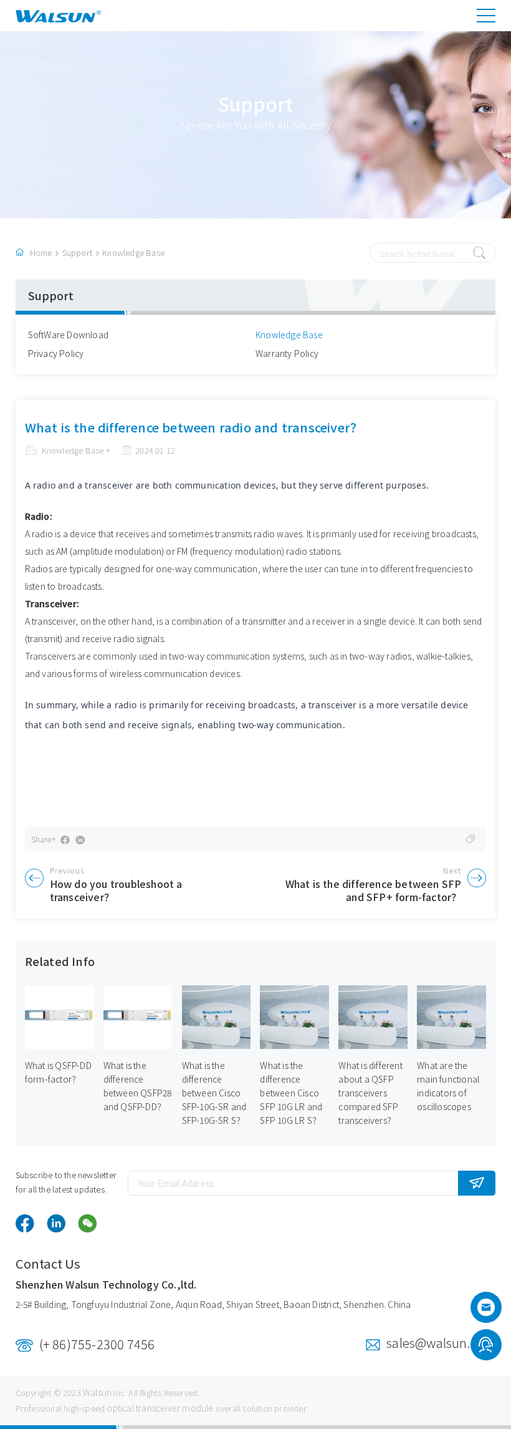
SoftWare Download (68, 334)
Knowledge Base (133, 252)
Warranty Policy (287, 353)
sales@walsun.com (440, 1343)
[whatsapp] (486, 1346)
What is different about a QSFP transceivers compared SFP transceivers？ (370, 1092)
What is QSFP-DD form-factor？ (58, 1072)
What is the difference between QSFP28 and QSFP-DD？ (137, 1086)
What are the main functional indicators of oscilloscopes (448, 1086)
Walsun (97, 1392)
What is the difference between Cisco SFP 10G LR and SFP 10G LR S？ (291, 1092)
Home (41, 252)
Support (77, 252)
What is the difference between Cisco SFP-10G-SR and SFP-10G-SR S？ (214, 1092)
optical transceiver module (160, 1408)
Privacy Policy (56, 353)
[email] (486, 1311)
